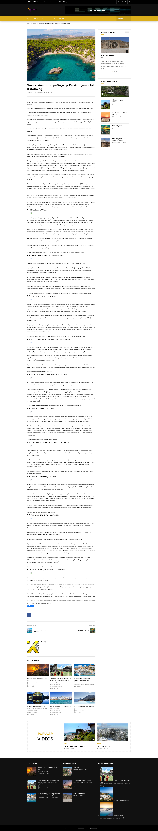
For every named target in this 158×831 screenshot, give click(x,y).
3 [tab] (116, 71)
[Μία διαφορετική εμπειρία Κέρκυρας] (84, 698)
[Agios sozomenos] (67, 797)
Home (28, 23)
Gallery (61, 19)
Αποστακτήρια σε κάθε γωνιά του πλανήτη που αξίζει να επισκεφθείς (37, 707)
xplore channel (32, 683)
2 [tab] (114, 71)
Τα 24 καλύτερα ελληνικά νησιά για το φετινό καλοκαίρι (46, 630)
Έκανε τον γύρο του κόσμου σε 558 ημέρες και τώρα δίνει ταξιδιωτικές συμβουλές (60, 680)
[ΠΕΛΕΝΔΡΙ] (67, 771)
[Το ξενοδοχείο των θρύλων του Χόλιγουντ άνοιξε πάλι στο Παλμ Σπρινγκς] (67, 784)
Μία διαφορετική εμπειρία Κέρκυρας (84, 706)
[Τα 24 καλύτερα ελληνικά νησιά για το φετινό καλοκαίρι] (29, 630)
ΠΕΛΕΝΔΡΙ (77, 767)
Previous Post (31, 626)
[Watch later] (122, 2)
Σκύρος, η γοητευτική (120, 800)
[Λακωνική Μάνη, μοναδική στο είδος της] (38, 670)
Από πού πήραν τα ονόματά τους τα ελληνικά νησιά (60, 707)
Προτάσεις (45, 19)
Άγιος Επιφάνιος (109, 93)
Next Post (92, 626)
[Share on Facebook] (29, 615)
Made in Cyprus (83, 631)
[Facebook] (118, 2)
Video (36, 19)
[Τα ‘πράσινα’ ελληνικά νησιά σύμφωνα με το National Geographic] (84, 670)
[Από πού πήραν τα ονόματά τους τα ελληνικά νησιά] (61, 698)
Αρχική (29, 19)
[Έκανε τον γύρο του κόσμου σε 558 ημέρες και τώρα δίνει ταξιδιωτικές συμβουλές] (61, 670)
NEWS (34, 23)
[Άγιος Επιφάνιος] (115, 91)
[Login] (129, 2)
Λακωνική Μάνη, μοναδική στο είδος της (37, 679)
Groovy (30, 92)
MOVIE (65, 743)
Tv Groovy (94, 828)
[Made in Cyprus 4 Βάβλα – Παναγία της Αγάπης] (105, 142)
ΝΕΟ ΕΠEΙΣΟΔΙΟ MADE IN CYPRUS (119, 114)
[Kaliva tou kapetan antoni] (105, 104)
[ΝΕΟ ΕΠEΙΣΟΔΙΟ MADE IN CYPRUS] (105, 117)
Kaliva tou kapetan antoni (118, 101)
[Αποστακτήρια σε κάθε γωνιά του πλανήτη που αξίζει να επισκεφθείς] (38, 698)
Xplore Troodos (103, 746)
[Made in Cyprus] (92, 630)
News (53, 19)
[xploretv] (32, 10)
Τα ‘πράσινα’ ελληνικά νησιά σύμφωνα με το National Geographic (54, 2)
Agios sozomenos (108, 55)
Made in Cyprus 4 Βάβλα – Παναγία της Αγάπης (120, 139)
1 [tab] (112, 71)
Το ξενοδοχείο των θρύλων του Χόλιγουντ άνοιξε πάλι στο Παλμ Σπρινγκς (83, 782)
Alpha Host (81, 828)
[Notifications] (125, 2)
